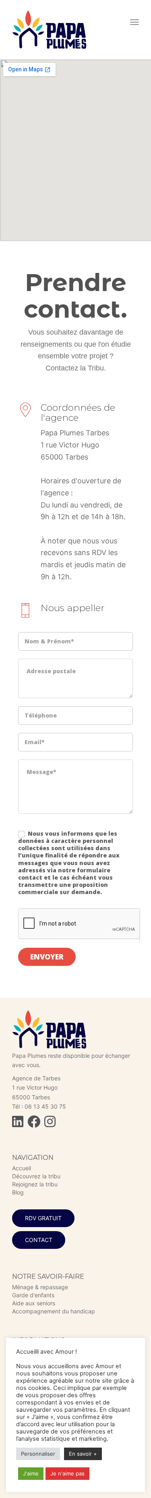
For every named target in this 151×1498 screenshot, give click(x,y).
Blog (18, 1192)
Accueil (21, 1168)
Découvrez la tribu (36, 1176)
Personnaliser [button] (38, 1453)
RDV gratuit (43, 1218)
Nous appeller (73, 608)
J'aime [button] (31, 1473)
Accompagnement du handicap (53, 1311)
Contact (38, 1239)
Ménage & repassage (40, 1287)
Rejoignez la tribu (35, 1184)
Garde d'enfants (33, 1295)
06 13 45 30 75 (45, 1106)
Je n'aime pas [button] (67, 1473)
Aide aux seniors (33, 1303)
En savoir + (83, 1453)
